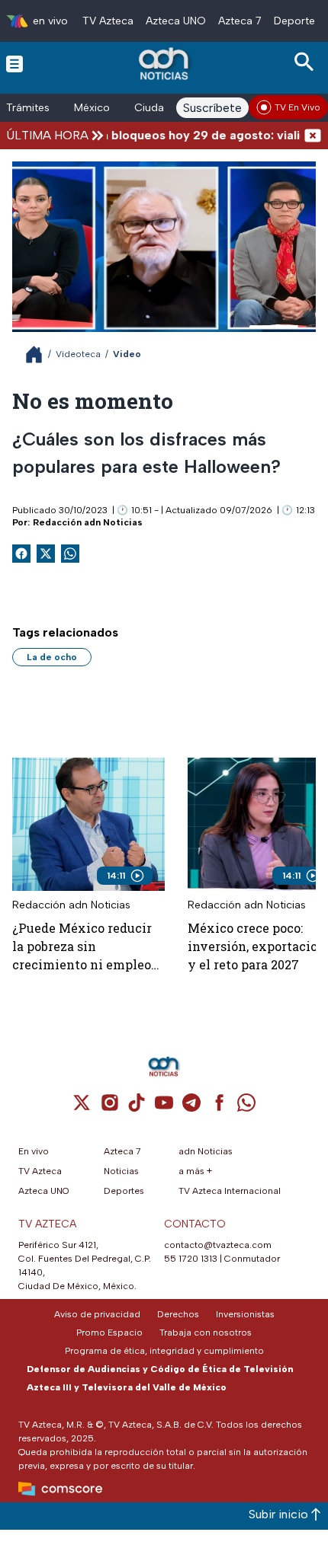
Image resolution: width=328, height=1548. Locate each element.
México (92, 107)
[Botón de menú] (14, 63)
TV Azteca (107, 20)
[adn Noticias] (165, 63)
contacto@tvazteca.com (218, 1245)
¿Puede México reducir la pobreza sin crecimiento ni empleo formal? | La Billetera (82, 947)
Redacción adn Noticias (88, 522)
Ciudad (152, 107)
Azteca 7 (240, 20)
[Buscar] (306, 62)
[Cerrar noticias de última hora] (313, 135)
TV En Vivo (297, 107)
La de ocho (52, 657)
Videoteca (78, 354)
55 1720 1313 (190, 1258)
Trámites (28, 107)
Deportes (297, 20)
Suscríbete (212, 108)
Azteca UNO (176, 20)
